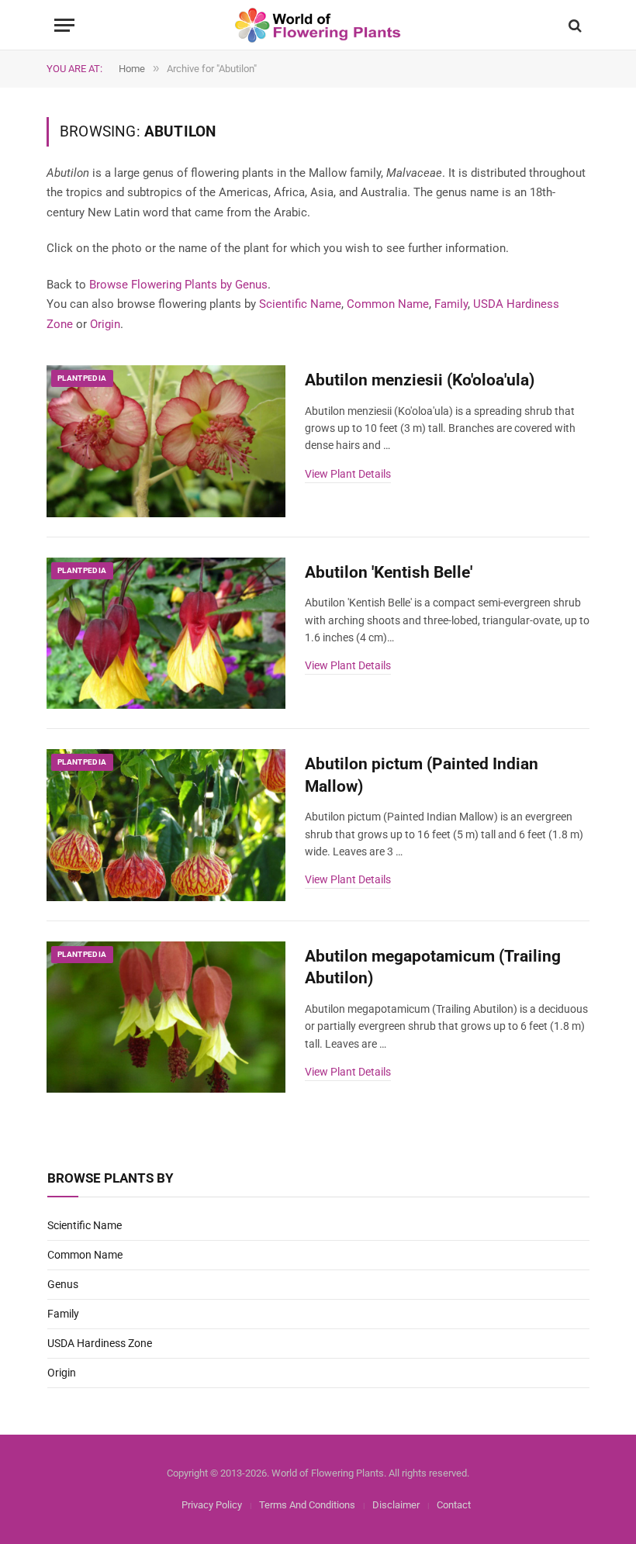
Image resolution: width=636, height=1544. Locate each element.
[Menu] (64, 25)
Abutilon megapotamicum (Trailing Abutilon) (433, 967)
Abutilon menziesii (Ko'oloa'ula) (419, 380)
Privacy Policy (211, 1505)
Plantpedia (82, 378)
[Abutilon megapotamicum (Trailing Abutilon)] (166, 1017)
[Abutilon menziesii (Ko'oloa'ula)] (166, 441)
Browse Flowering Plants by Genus (178, 285)
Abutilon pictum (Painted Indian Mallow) (421, 775)
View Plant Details (348, 474)
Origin (105, 324)
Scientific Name (300, 304)
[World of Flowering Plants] (318, 25)
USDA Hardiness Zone (99, 1343)
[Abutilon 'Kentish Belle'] (166, 634)
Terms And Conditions (307, 1505)
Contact (454, 1505)
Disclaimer (396, 1505)
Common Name (388, 304)
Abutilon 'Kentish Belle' (388, 572)
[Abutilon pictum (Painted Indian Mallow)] (166, 825)
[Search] (573, 25)
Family (451, 304)
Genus (62, 1284)
